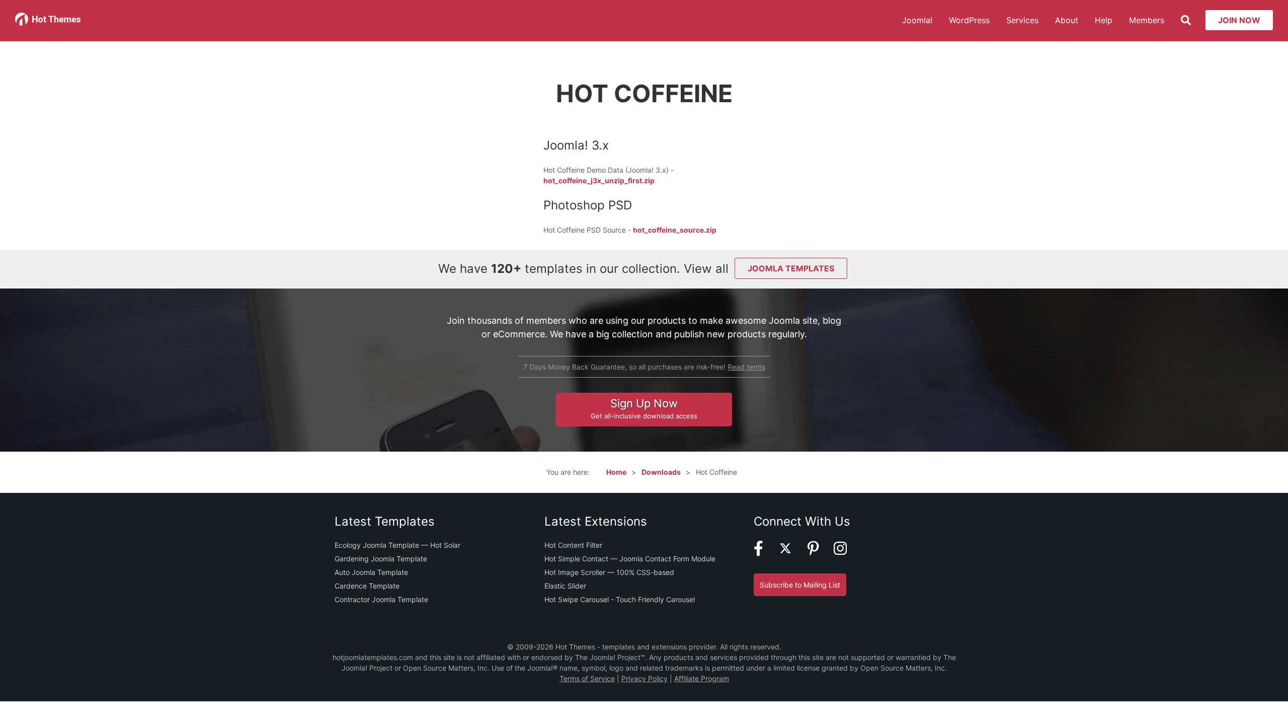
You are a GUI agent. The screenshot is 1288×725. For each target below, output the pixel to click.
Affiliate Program (701, 678)
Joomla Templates (791, 268)
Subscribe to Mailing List (800, 585)
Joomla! (917, 20)
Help (1103, 20)
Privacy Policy (644, 678)
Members (1146, 20)
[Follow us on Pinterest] (820, 553)
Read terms (746, 366)
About (1066, 20)
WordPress (969, 20)
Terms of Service (587, 678)
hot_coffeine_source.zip (674, 230)
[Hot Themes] (48, 23)
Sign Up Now (644, 408)
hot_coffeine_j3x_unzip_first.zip (599, 180)
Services (1022, 20)
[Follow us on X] (792, 553)
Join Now (1239, 20)
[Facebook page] (765, 553)
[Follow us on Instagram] (846, 553)
